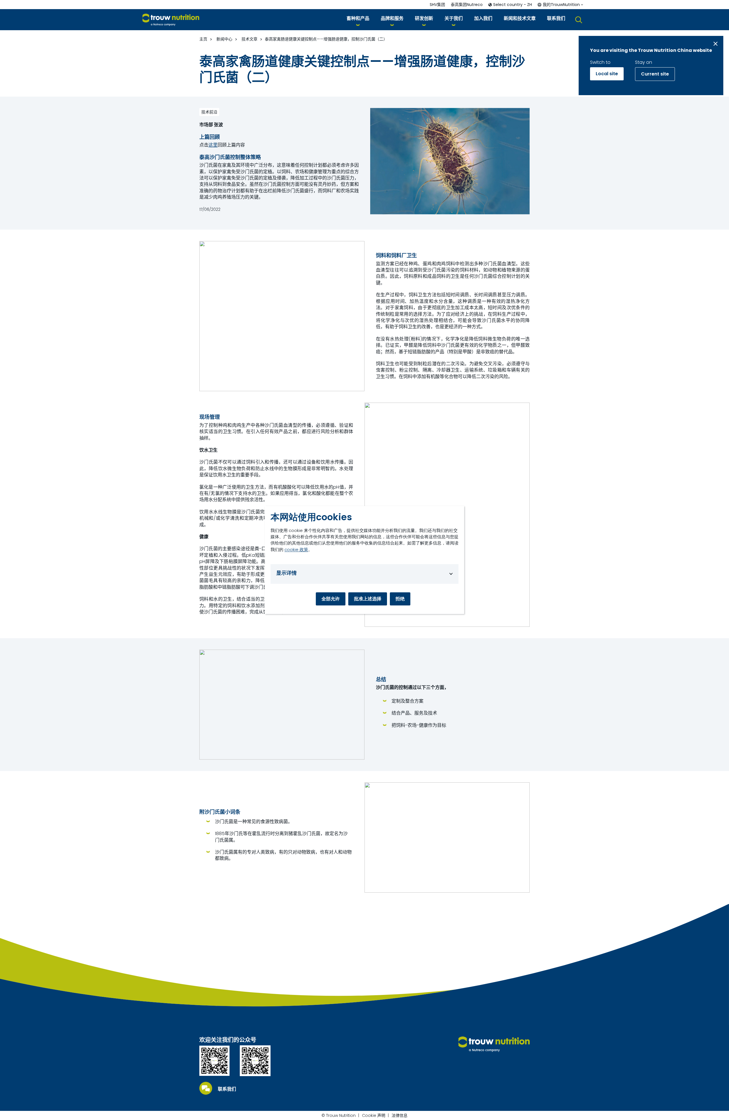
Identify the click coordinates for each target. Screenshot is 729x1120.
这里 (213, 145)
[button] (358, 19)
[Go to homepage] (170, 20)
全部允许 (331, 598)
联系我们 (227, 1089)
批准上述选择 (367, 598)
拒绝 (400, 598)
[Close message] (715, 44)
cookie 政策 (296, 549)
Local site (607, 73)
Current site (655, 74)
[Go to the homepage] (494, 1044)
